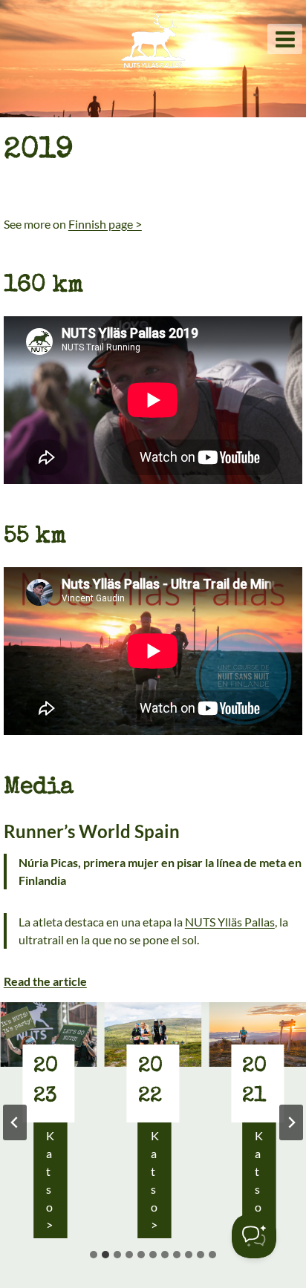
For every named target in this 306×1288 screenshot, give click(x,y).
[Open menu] (284, 39)
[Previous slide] (15, 1122)
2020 (258, 1081)
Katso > (56, 1183)
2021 (153, 1081)
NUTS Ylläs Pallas (230, 922)
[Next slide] (291, 1122)
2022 (49, 1081)
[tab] (93, 1254)
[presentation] (52, 1034)
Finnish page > (105, 224)
